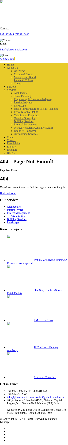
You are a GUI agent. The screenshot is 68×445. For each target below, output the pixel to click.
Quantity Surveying (25, 118)
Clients (18, 83)
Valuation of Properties (26, 115)
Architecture (21, 92)
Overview (19, 70)
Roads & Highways (25, 130)
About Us (12, 67)
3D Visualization (16, 216)
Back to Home (8, 193)
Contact (11, 140)
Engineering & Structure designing (33, 99)
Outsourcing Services (25, 133)
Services (11, 89)
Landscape (20, 105)
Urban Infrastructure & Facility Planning (36, 108)
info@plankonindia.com (13, 49)
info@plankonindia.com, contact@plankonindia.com (36, 397)
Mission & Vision (23, 74)
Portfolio (12, 86)
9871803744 (7, 34)
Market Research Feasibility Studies (33, 127)
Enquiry (11, 146)
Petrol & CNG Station (26, 111)
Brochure (12, 149)
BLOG (11, 152)
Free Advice (13, 143)
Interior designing (23, 102)
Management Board (25, 77)
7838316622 (22, 34)
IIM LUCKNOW (43, 320)
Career (10, 137)
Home (10, 64)
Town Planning (22, 96)
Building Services (23, 121)
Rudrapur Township (45, 377)
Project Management (25, 124)
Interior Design (15, 209)
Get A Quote (7, 58)
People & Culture (23, 80)
